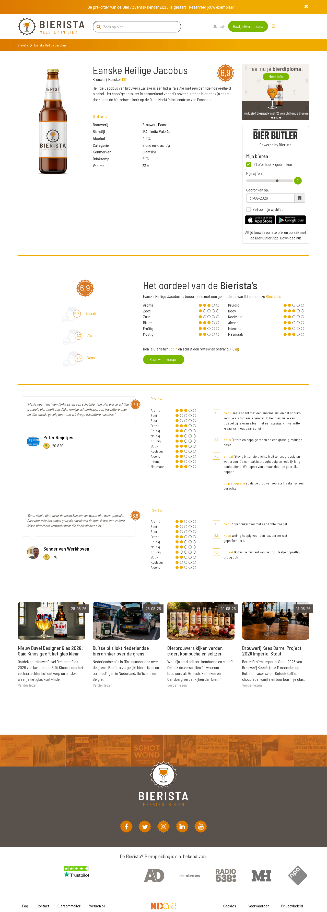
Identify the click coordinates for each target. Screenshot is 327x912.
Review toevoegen (164, 359)
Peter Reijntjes (58, 437)
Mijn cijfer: (254, 173)
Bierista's (273, 296)
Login (221, 26)
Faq (25, 905)
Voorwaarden (258, 905)
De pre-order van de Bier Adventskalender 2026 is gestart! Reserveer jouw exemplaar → (163, 7)
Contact (43, 905)
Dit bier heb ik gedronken (272, 164)
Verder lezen (28, 685)
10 (123, 79)
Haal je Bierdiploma (248, 26)
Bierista (23, 45)
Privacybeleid (292, 905)
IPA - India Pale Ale (157, 131)
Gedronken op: (257, 190)
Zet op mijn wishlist (268, 209)
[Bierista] (47, 26)
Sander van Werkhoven (66, 548)
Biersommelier (68, 905)
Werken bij (97, 905)
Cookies (229, 905)
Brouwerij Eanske (156, 124)
